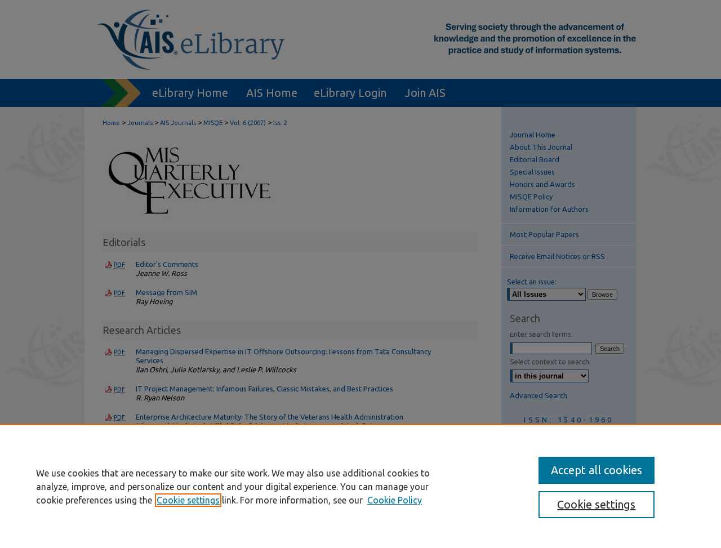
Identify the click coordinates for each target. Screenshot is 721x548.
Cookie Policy (394, 500)
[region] (360, 486)
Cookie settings (188, 500)
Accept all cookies (596, 470)
